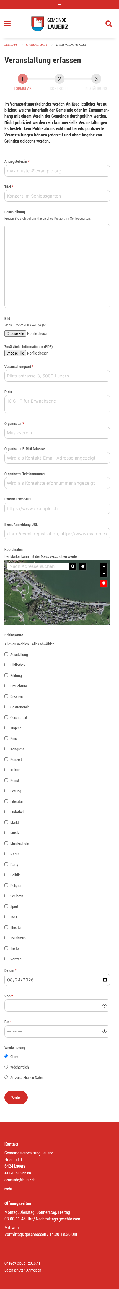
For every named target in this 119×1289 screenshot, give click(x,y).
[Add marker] (103, 583)
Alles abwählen (43, 644)
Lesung (15, 791)
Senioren (16, 896)
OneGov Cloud (14, 1263)
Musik (14, 833)
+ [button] (104, 566)
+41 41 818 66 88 (17, 1172)
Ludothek (17, 812)
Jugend (16, 728)
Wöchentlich (19, 1067)
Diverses (16, 696)
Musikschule (19, 843)
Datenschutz (13, 1270)
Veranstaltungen (36, 45)
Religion (16, 885)
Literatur (16, 801)
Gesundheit (18, 717)
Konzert (16, 759)
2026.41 (34, 1263)
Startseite (10, 45)
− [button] (104, 573)
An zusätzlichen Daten (27, 1077)
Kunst (14, 780)
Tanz (13, 917)
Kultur (14, 770)
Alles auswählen (16, 644)
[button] (82, 566)
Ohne (14, 1056)
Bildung (16, 675)
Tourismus (18, 938)
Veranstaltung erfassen (71, 45)
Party (14, 864)
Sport (14, 906)
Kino (13, 738)
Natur (14, 854)
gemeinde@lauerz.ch (19, 1179)
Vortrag (16, 959)
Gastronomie (19, 707)
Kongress (17, 749)
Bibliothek (17, 665)
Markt (14, 822)
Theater (16, 927)
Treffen (15, 948)
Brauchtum (18, 686)
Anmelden (33, 1270)
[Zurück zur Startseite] (59, 24)
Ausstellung (19, 654)
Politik (15, 875)
